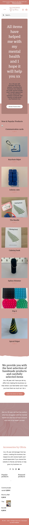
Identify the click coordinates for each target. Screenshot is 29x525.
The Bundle (14, 220)
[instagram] (16, 469)
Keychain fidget (14, 159)
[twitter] (13, 469)
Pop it (14, 311)
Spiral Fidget (14, 341)
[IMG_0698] (14, 228)
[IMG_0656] (14, 319)
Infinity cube (14, 190)
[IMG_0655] (14, 288)
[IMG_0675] (14, 137)
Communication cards (15, 129)
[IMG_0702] (14, 198)
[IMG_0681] (14, 167)
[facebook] (10, 469)
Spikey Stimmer (14, 281)
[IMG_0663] (2, 125)
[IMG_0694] (14, 258)
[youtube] (18, 469)
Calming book (14, 250)
